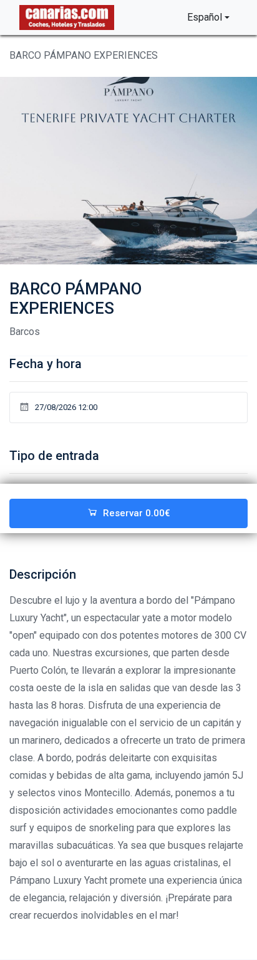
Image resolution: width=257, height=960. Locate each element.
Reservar (136, 513)
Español (204, 17)
